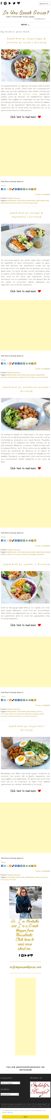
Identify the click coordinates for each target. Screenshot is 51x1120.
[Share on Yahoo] (27, 189)
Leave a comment (42, 194)
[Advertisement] (25, 151)
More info (10, 1112)
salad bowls (40, 200)
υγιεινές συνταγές (29, 716)
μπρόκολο (40, 554)
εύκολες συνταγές (14, 554)
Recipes (10, 198)
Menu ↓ (25, 24)
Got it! (25, 1117)
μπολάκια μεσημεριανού (34, 714)
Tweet (3, 185)
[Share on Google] (19, 189)
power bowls (30, 200)
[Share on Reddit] (30, 189)
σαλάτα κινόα (22, 203)
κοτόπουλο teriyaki (29, 554)
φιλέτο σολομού (41, 377)
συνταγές (4, 879)
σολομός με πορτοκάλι (9, 377)
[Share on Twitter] (5, 189)
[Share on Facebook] (2, 189)
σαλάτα (13, 203)
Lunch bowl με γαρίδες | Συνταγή (26, 564)
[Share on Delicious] (13, 189)
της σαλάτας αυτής (28, 94)
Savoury (17, 198)
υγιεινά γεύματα (15, 716)
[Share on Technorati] (32, 189)
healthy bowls (11, 200)
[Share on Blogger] (10, 189)
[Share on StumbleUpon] (24, 189)
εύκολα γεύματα (41, 877)
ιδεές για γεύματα (16, 714)
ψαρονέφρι (33, 203)
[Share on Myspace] (21, 189)
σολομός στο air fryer (27, 377)
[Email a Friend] (8, 189)
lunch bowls (21, 200)
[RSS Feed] (35, 189)
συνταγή (4, 716)
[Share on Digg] (16, 189)
